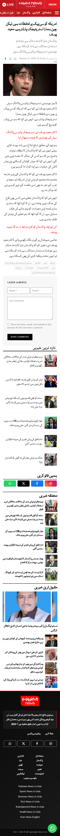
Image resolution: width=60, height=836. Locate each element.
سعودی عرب (30, 268)
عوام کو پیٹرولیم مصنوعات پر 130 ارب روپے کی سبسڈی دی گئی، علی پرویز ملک (23, 423)
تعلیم (40, 769)
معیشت (39, 765)
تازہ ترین (36, 13)
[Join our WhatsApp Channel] (52, 828)
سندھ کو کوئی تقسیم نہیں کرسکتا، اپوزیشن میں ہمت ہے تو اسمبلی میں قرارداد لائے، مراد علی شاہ (23, 402)
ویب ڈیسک (53, 58)
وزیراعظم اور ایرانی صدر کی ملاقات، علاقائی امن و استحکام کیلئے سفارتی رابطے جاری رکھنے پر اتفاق (23, 361)
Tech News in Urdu (30, 801)
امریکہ (52, 263)
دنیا (18, 13)
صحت (20, 769)
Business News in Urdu (30, 796)
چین (53, 268)
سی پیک (19, 268)
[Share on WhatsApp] (15, 59)
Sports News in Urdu (30, 791)
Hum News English (30, 817)
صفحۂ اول (46, 13)
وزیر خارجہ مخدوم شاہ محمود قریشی (43, 272)
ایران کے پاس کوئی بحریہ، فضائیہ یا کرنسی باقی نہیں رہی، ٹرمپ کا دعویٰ (24, 382)
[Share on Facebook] (5, 59)
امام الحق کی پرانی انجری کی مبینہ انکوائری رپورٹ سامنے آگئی (24, 442)
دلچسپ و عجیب (30, 778)
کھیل (20, 765)
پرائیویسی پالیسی (33, 733)
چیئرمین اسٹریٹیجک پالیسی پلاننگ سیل (18, 263)
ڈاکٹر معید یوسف (42, 268)
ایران (45, 263)
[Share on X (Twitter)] (10, 59)
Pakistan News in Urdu (30, 786)
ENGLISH (52, 4)
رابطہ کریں (49, 733)
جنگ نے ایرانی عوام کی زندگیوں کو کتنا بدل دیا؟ (23, 460)
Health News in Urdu (30, 811)
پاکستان (26, 13)
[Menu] (57, 14)
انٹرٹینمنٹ (39, 774)
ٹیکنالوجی (20, 774)
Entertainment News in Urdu (30, 806)
